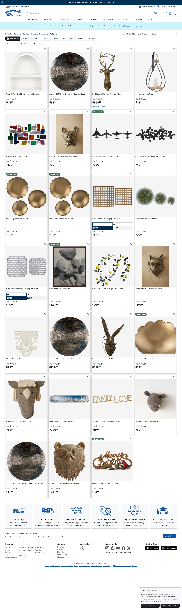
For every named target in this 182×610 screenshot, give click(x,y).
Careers (60, 549)
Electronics (63, 20)
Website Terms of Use (67, 566)
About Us (60, 557)
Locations (10, 544)
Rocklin (38, 550)
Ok (150, 606)
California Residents (96, 566)
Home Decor (44, 34)
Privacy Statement (84, 566)
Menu (173, 7)
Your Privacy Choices (170, 606)
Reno (20, 553)
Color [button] (64, 39)
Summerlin (22, 555)
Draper (7, 550)
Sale (151, 20)
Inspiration (108, 20)
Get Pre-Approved (148, 7)
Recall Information (55, 566)
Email (93, 533)
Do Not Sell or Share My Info (123, 566)
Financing (61, 552)
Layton (7, 553)
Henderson (22, 550)
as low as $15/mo (98, 106)
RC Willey (9, 34)
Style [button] (56, 39)
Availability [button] (91, 39)
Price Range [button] (45, 39)
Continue (169, 536)
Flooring (94, 20)
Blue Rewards (62, 555)
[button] (19, 2)
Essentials (122, 20)
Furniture (32, 20)
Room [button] (72, 39)
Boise (30, 550)
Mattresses (79, 20)
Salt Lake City (14, 6)
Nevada (22, 547)
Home (47, 566)
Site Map (134, 566)
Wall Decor (54, 34)
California (39, 547)
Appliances (47, 20)
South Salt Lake (11, 558)
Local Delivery (25, 34)
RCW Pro (60, 547)
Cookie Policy (106, 566)
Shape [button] (80, 39)
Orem (7, 555)
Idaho (30, 547)
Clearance (137, 20)
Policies (76, 566)
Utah (7, 547)
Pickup (16, 34)
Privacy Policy (166, 601)
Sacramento (39, 553)
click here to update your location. (129, 26)
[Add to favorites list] (45, 49)
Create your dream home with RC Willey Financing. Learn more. (91, 2)
